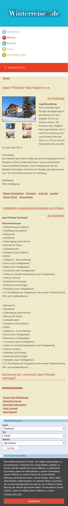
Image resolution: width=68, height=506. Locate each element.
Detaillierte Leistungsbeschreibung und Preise (33, 208)
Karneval (11, 43)
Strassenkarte (26, 197)
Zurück (6, 78)
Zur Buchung (55, 98)
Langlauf (54, 193)
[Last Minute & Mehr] (4, 55)
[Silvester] (4, 37)
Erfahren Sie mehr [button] (13, 494)
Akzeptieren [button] (34, 501)
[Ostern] (4, 49)
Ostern (10, 49)
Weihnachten (13, 32)
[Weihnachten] (4, 32)
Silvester (11, 37)
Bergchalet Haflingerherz (14, 405)
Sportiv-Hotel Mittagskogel (15, 397)
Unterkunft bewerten (12, 388)
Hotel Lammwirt (10, 408)
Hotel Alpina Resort (12, 401)
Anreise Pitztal (10, 197)
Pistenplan (31, 193)
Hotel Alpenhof (10, 412)
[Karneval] (4, 43)
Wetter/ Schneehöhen (13, 193)
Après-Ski (43, 193)
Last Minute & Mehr (16, 55)
